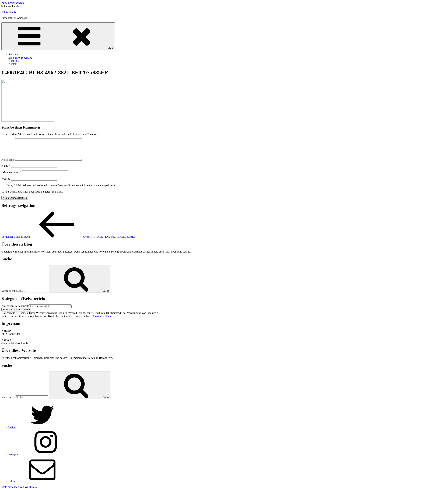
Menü (110, 48)
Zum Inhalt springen (12, 2)
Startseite (13, 54)
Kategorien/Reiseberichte (15, 305)
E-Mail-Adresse (11, 172)
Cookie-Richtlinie (101, 316)
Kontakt (12, 63)
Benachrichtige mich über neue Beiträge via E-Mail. (34, 191)
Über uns (13, 60)
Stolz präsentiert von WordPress (19, 486)
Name (5, 165)
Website (5, 178)
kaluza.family (8, 11)
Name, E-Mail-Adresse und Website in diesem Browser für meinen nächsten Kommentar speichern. (60, 185)
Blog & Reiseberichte (20, 57)
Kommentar (8, 159)
